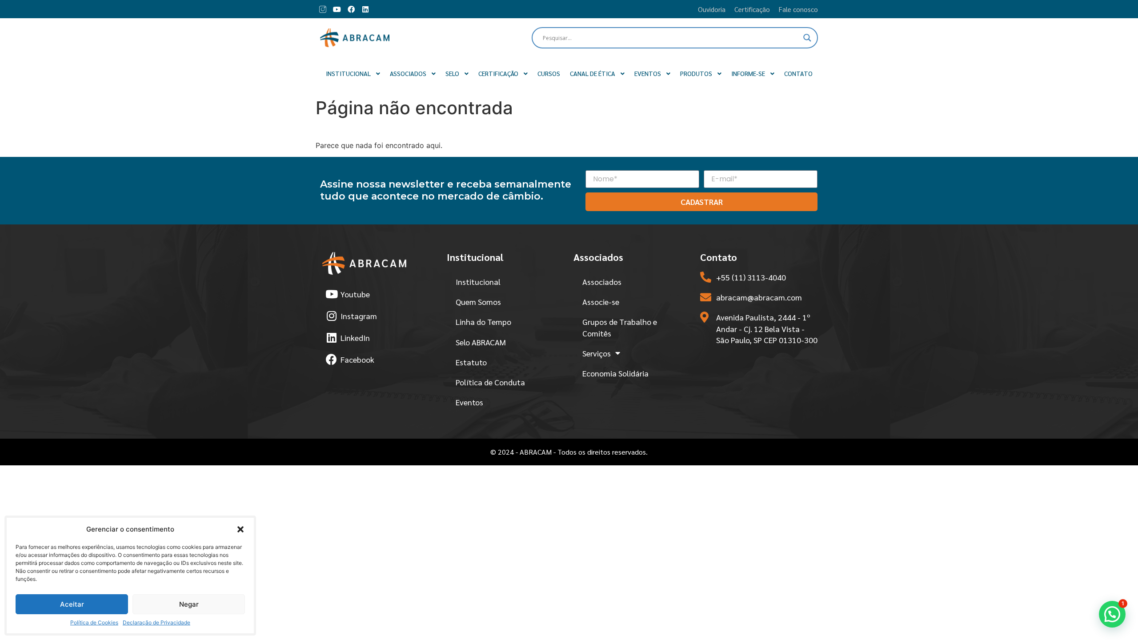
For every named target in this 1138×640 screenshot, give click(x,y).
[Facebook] (351, 9)
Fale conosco (798, 9)
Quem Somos (478, 301)
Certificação (752, 9)
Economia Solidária (615, 373)
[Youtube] (337, 9)
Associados (601, 281)
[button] (240, 529)
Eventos (469, 402)
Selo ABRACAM (481, 342)
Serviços (596, 353)
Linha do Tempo (483, 321)
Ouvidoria (711, 9)
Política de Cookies (94, 622)
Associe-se (600, 301)
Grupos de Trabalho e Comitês (619, 327)
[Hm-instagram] (323, 9)
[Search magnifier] (807, 38)
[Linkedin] (365, 9)
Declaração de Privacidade (156, 622)
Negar (189, 604)
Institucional (478, 281)
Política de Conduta (490, 382)
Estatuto (471, 362)
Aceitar (72, 604)
